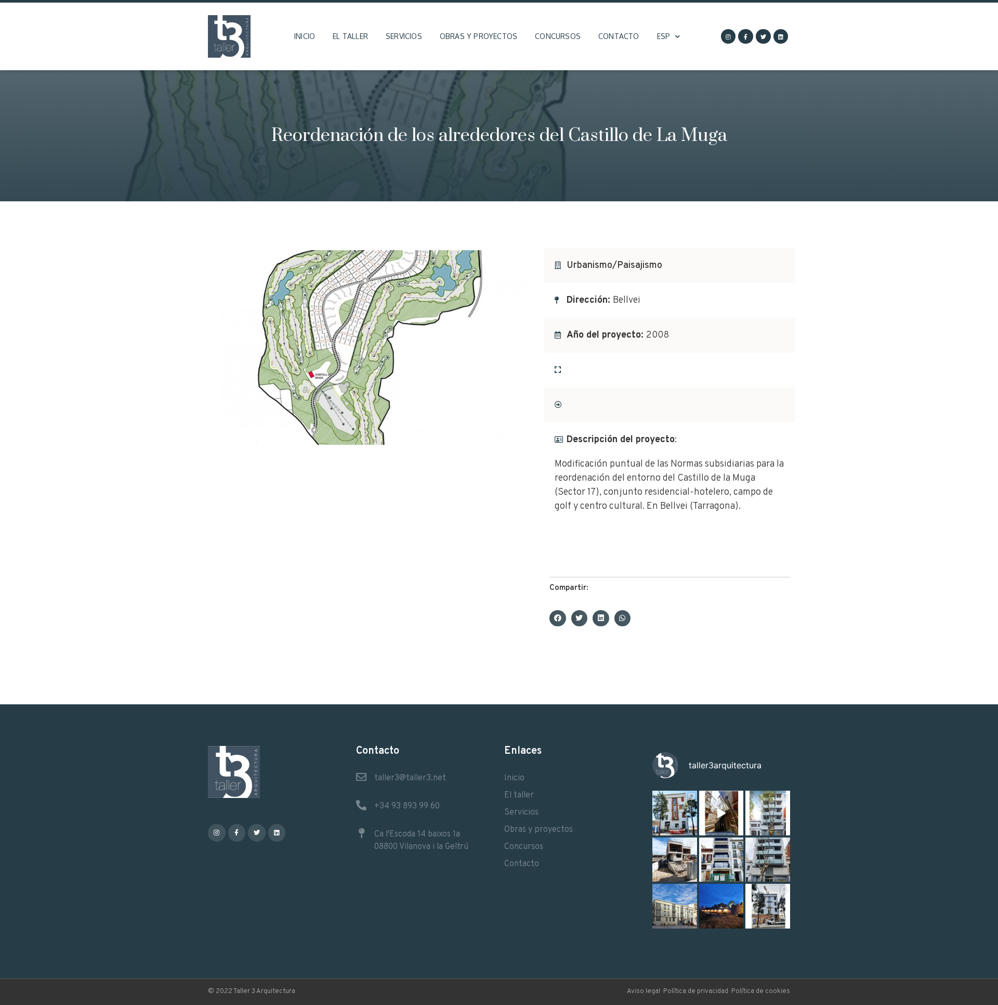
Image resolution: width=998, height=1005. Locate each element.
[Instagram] (728, 36)
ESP (664, 36)
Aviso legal (643, 991)
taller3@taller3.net (410, 778)
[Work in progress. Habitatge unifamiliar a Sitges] (674, 860)
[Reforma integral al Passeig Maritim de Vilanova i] (721, 860)
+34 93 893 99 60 (407, 806)
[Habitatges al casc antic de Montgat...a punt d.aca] (674, 813)
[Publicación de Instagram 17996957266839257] (721, 813)
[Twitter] (763, 36)
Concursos (558, 36)
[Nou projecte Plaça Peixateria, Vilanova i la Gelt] (674, 906)
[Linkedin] (781, 36)
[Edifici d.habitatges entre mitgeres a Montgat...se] (767, 906)
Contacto (618, 36)
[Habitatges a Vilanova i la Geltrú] (767, 813)
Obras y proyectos (478, 36)
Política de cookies (760, 991)
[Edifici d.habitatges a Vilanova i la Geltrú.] (767, 860)
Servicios (404, 36)
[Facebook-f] (745, 36)
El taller (350, 36)
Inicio (304, 36)
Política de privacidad (695, 991)
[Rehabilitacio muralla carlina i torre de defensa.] (721, 906)
